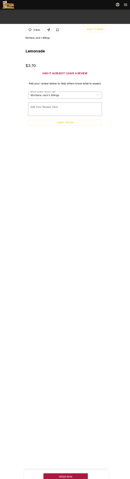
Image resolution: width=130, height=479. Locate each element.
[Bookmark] (57, 29)
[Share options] (48, 29)
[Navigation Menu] (125, 4)
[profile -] (118, 4)
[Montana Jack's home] (17, 5)
